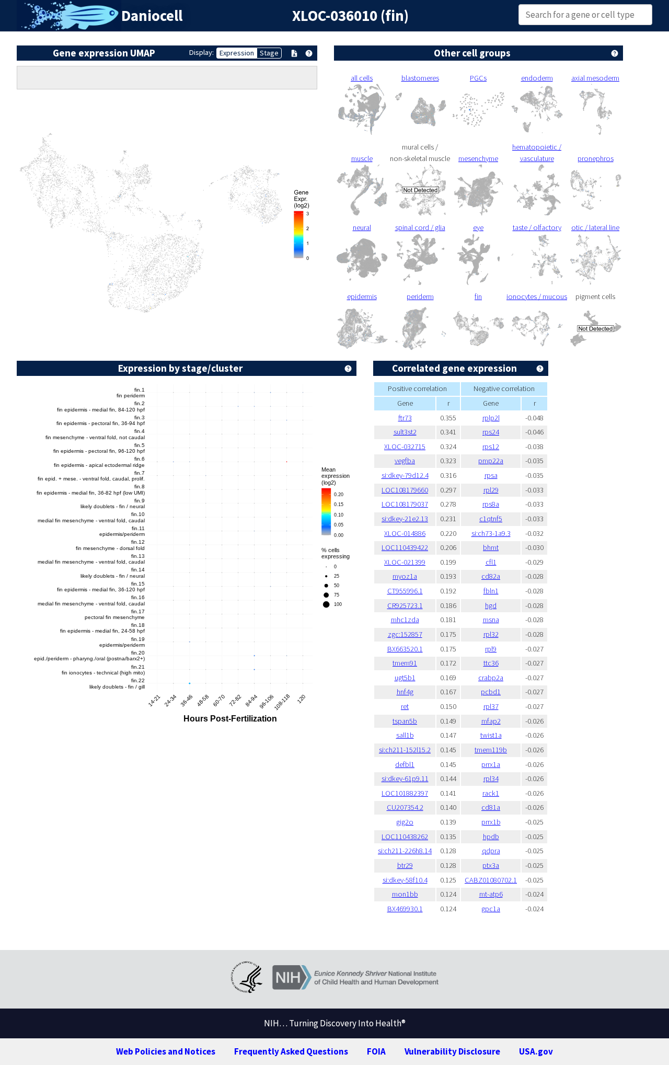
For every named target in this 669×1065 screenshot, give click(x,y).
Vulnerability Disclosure (452, 1051)
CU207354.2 (405, 807)
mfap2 (491, 721)
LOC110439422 (405, 547)
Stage (269, 53)
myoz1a (405, 576)
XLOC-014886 (404, 533)
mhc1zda (405, 619)
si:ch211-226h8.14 (405, 850)
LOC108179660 (405, 490)
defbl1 (404, 764)
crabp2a (490, 677)
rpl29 (491, 490)
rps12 (490, 446)
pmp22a (490, 460)
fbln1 (491, 591)
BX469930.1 (405, 908)
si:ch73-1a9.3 (491, 533)
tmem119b (491, 749)
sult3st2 (405, 432)
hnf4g (405, 691)
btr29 (405, 865)
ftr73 (405, 417)
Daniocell (151, 15)
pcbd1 (491, 691)
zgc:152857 (405, 634)
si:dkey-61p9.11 (405, 778)
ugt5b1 (405, 677)
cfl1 (491, 562)
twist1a (491, 735)
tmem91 (405, 663)
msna (491, 619)
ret (405, 706)
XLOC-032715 (404, 446)
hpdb (491, 836)
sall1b (405, 735)
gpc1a (490, 908)
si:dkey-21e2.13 (405, 518)
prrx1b (491, 822)
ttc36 (491, 663)
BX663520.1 (405, 649)
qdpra (491, 850)
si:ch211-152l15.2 (405, 749)
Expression (237, 53)
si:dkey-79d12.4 (405, 475)
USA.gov (536, 1051)
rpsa (491, 475)
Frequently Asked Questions (291, 1051)
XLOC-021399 (404, 562)
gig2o (404, 822)
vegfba (405, 460)
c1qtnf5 (490, 518)
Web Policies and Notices (165, 1051)
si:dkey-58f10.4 (405, 880)
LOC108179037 (405, 504)
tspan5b (405, 721)
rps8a (490, 504)
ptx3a (490, 865)
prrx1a (490, 764)
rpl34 (491, 778)
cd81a (490, 807)
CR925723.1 (405, 605)
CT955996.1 (405, 591)
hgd (491, 605)
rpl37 (491, 706)
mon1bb (405, 894)
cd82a (490, 576)
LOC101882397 (405, 793)
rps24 (490, 432)
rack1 (490, 793)
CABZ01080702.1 (491, 880)
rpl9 (491, 649)
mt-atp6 (491, 894)
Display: (201, 52)
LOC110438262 (405, 836)
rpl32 (491, 634)
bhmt (491, 547)
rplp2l (491, 417)
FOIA (376, 1051)
